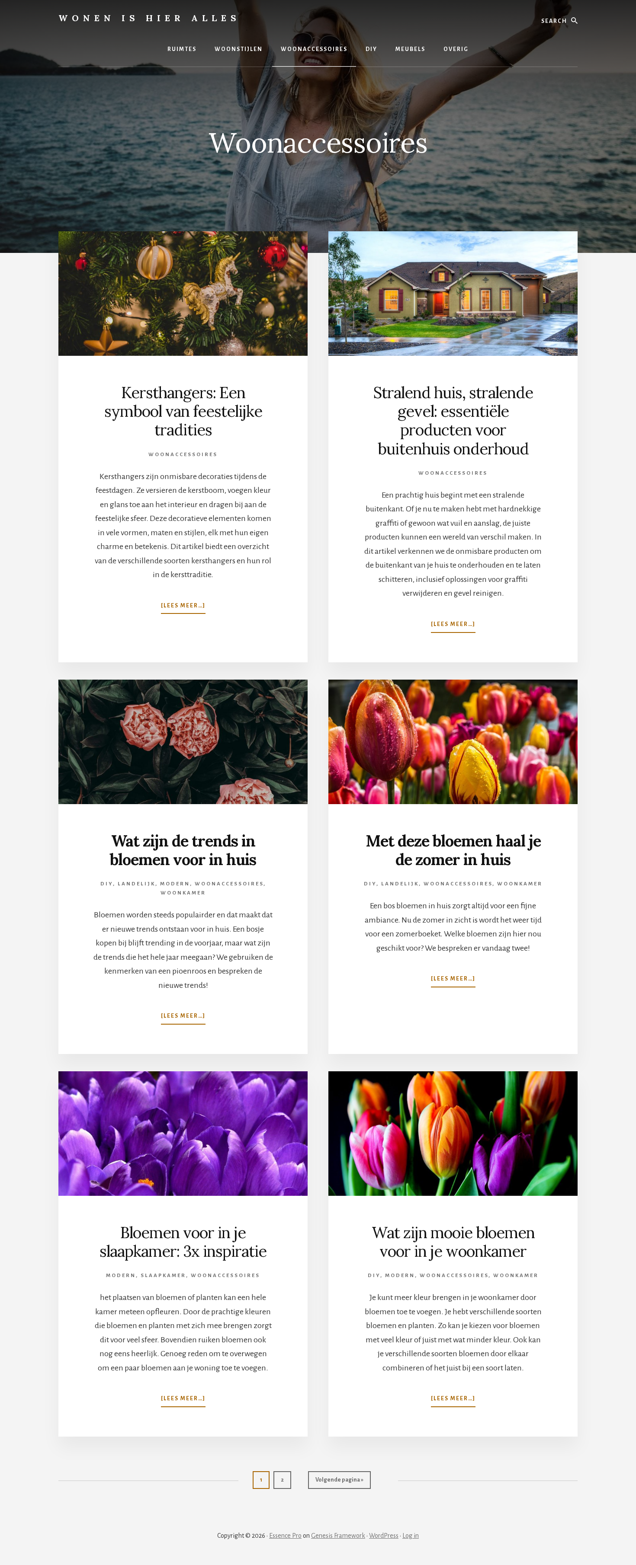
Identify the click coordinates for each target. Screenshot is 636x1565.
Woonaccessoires (183, 454)
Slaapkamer (163, 1275)
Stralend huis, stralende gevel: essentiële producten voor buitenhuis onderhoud (453, 421)
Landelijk (136, 884)
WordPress (383, 1535)
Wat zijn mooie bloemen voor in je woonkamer (453, 1242)
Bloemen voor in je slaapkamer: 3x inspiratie (183, 1242)
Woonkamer (183, 893)
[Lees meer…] (183, 608)
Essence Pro (285, 1535)
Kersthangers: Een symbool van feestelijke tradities (183, 411)
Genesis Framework (338, 1535)
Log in (410, 1535)
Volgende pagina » (339, 1482)
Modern (175, 884)
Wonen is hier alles (149, 18)
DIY (106, 884)
